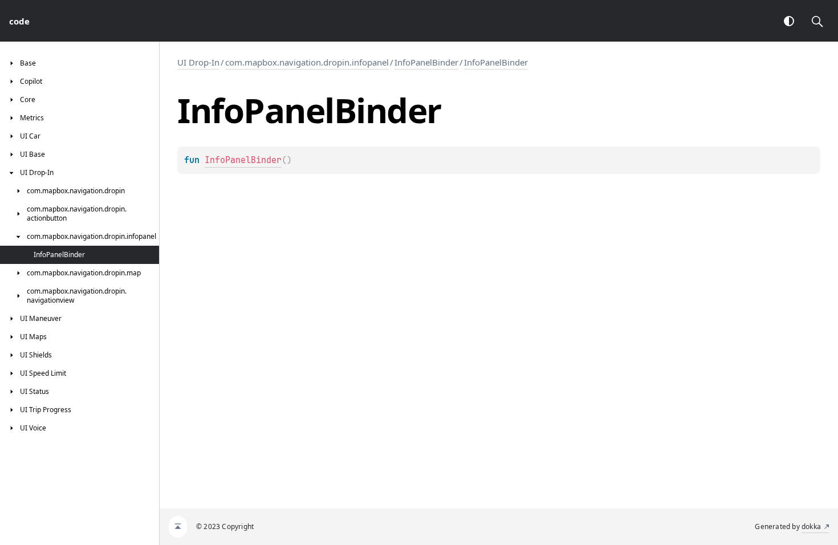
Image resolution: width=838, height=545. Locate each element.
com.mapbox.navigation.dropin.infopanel (307, 62)
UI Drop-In (198, 62)
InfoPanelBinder (426, 62)
